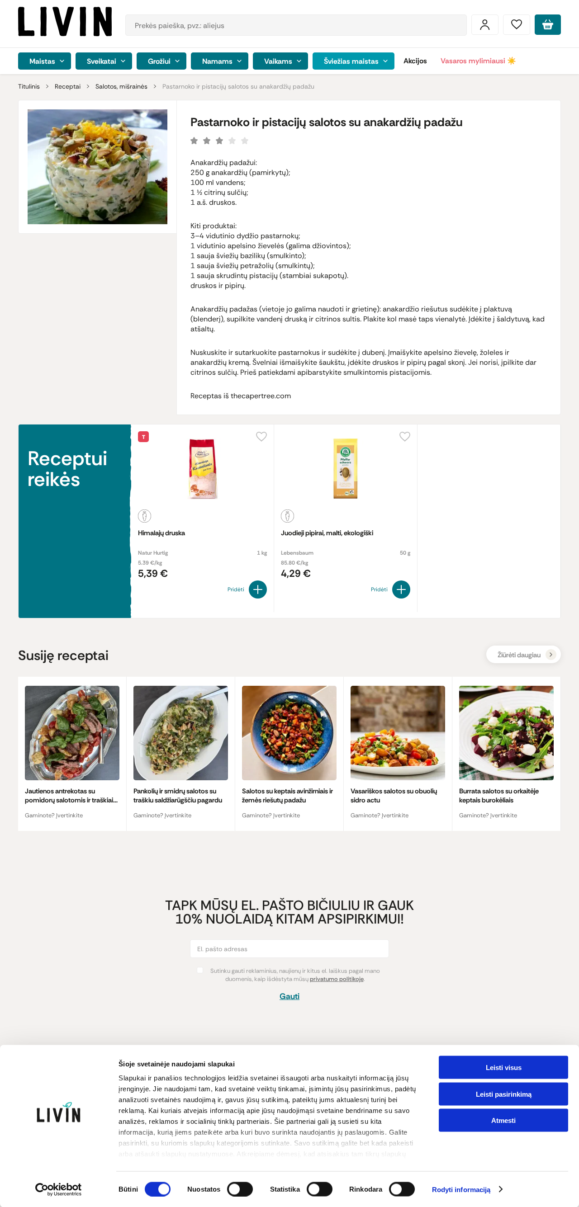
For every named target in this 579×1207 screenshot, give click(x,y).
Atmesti (503, 1120)
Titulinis (29, 86)
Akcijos (415, 61)
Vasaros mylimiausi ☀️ (478, 61)
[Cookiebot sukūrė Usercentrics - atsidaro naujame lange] (58, 1189)
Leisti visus (504, 1067)
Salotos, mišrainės (121, 86)
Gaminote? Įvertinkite (54, 815)
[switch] (240, 1189)
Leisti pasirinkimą (504, 1094)
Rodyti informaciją (461, 1189)
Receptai (68, 86)
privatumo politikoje (337, 979)
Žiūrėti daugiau (519, 655)
